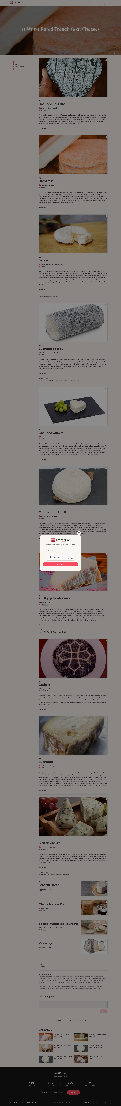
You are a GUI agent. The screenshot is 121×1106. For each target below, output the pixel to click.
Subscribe (60, 564)
